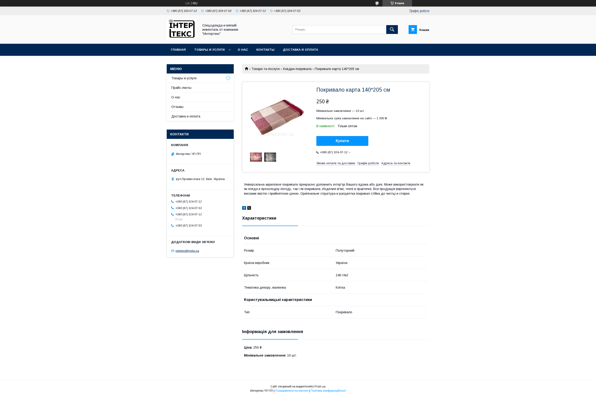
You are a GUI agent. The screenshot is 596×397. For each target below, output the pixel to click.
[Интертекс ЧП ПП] (182, 38)
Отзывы (177, 107)
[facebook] (244, 208)
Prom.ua (320, 386)
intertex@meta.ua (187, 251)
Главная (178, 49)
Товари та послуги (265, 69)
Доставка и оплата (300, 49)
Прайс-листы (181, 88)
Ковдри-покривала (297, 69)
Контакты (265, 49)
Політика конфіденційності (328, 390)
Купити (342, 141)
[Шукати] (392, 29)
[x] (249, 208)
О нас (243, 49)
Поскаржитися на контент (291, 390)
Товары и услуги (209, 49)
